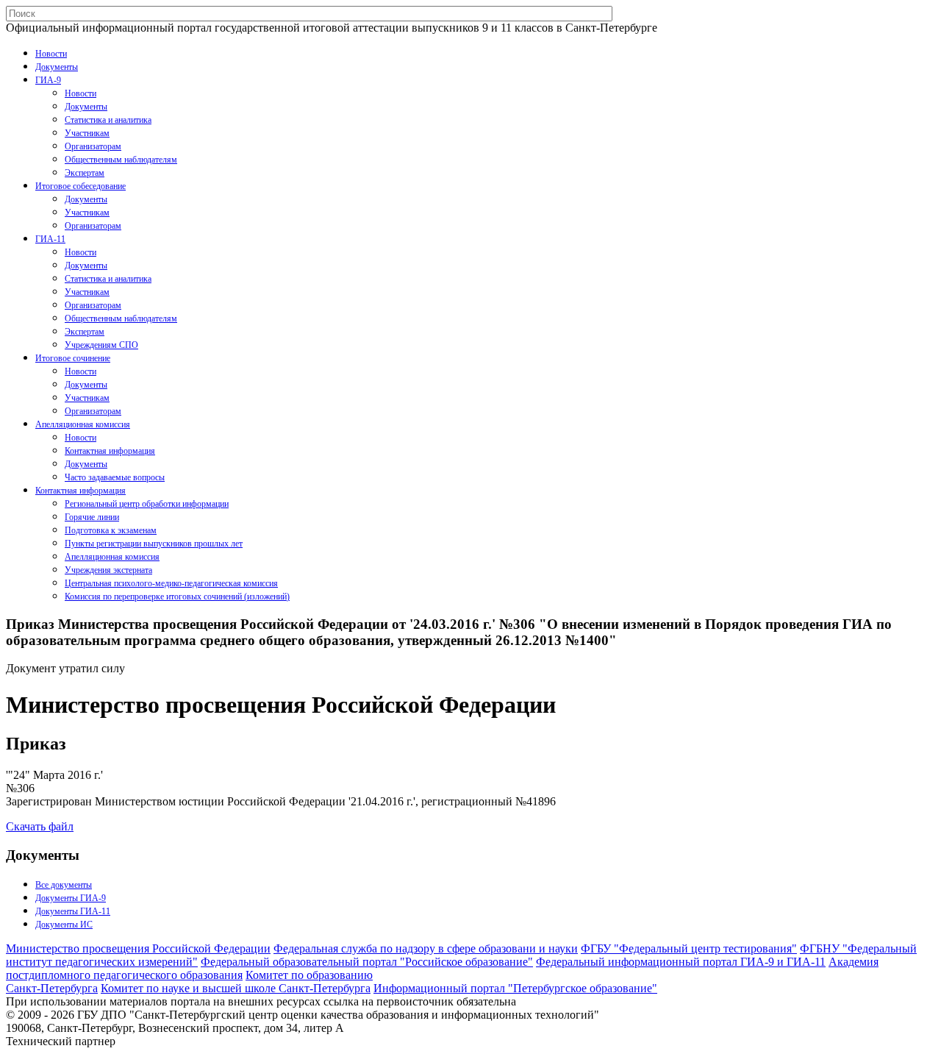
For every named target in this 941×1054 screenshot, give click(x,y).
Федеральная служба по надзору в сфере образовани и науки (425, 948)
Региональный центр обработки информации (147, 504)
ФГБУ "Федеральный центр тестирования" (689, 948)
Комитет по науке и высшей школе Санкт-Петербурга (236, 988)
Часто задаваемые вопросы (115, 477)
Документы (56, 67)
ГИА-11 (50, 239)
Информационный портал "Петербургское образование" (515, 988)
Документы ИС (64, 924)
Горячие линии (92, 517)
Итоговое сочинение (72, 358)
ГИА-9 (48, 80)
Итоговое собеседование (80, 186)
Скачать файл (40, 826)
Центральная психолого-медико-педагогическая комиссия (171, 583)
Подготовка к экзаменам (111, 530)
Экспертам (84, 173)
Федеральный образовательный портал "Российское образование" (367, 961)
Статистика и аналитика (108, 120)
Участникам (87, 133)
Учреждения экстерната (108, 570)
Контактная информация (110, 451)
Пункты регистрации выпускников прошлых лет (154, 543)
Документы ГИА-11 (72, 911)
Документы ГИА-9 (70, 898)
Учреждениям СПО (101, 345)
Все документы (63, 885)
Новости (51, 54)
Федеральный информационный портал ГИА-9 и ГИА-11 (681, 961)
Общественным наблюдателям (121, 159)
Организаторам (93, 146)
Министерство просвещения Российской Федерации (138, 948)
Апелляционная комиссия (82, 424)
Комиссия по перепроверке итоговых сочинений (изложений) (177, 596)
